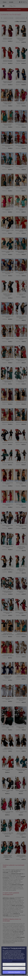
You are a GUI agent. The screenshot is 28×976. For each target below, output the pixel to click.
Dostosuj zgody (14, 968)
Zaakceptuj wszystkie (14, 972)
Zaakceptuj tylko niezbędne (14, 964)
